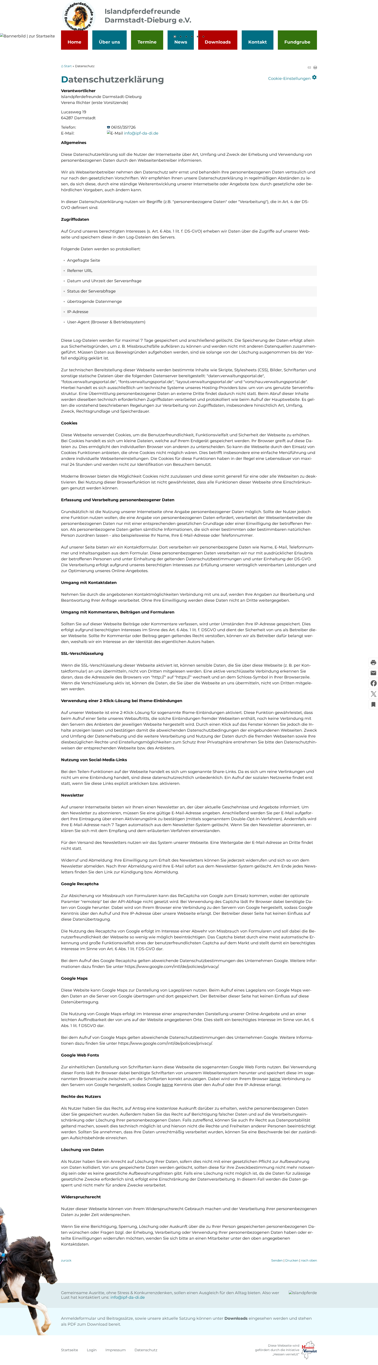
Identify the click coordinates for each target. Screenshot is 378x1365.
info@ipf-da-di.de (141, 133)
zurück (66, 1260)
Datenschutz (146, 1350)
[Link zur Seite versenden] (309, 67)
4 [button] (191, 37)
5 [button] (197, 37)
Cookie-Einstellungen (292, 77)
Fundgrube (297, 42)
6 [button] (203, 37)
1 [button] (174, 37)
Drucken (291, 1260)
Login (92, 1350)
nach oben (309, 1260)
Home (74, 42)
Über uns (109, 42)
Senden (277, 1260)
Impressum (115, 1350)
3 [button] (186, 37)
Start (68, 66)
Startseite (69, 1350)
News (180, 42)
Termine (147, 42)
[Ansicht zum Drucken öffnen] (315, 67)
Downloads (218, 42)
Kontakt (257, 42)
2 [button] (180, 37)
